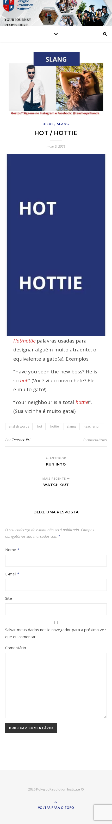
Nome (12, 549)
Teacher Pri (21, 439)
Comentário (15, 647)
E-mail (12, 573)
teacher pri (92, 426)
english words (19, 426)
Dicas (48, 124)
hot (39, 426)
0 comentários (95, 439)
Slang (63, 124)
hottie (54, 426)
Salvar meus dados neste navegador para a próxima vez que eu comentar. (55, 633)
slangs (71, 426)
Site (8, 598)
